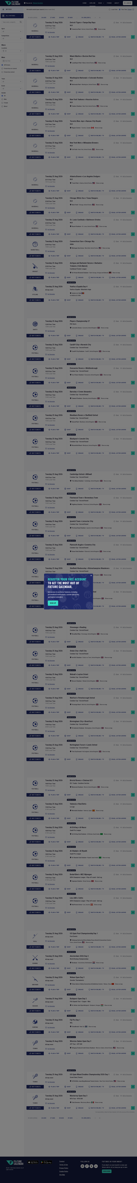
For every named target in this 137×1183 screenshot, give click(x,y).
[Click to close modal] (91, 575)
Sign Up (53, 603)
